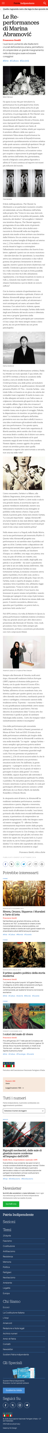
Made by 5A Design (10, 1428)
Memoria (7, 1262)
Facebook (5, 1405)
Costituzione (9, 1246)
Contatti (6, 1344)
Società (25, 61)
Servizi (5, 1119)
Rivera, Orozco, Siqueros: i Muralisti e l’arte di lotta (24, 913)
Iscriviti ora (11, 1204)
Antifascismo (15, 1179)
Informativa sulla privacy (11, 1424)
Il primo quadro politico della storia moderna (24, 974)
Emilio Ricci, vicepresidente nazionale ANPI (20, 1160)
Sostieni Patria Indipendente (16, 1355)
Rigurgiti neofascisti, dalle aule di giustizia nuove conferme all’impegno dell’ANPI (22, 1153)
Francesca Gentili (12, 40)
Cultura (15, 61)
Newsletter (8, 1349)
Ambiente (7, 1283)
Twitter (12, 1405)
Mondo (20, 934)
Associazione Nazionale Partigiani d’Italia (23, 1419)
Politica (6, 1267)
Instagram (19, 1405)
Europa (6, 1293)
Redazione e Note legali (13, 1328)
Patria (24, 3)
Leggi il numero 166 (13, 1088)
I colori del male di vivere (18, 1034)
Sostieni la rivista (14, 1390)
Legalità (6, 1288)
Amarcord (7, 1323)
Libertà (20, 996)
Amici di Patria (9, 1339)
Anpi (6, 1179)
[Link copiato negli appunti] (29, 864)
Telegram (27, 1405)
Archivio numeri (10, 1334)
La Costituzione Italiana (13, 1313)
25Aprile (7, 1236)
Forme (5, 878)
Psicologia (21, 1054)
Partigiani (7, 1272)
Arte (6, 61)
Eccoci (6, 1307)
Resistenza (8, 1257)
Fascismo (7, 1241)
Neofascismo (27, 1179)
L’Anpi (6, 1318)
